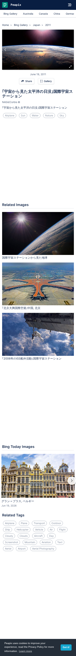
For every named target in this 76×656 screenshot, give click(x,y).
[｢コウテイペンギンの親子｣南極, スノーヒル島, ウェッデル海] (5, 49)
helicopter (22, 529)
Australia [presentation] (28, 13)
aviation (46, 542)
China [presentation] (57, 13)
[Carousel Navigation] (38, 483)
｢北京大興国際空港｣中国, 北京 (21, 308)
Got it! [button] (66, 647)
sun (23, 115)
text (59, 542)
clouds (24, 535)
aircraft (38, 535)
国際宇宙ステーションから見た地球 (24, 257)
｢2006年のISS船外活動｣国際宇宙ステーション (32, 358)
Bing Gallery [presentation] (10, 13)
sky (62, 115)
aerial (8, 548)
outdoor (56, 523)
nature (49, 115)
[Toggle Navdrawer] (70, 5)
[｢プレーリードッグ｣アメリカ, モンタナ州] (70, 49)
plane (24, 523)
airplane (9, 115)
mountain (30, 542)
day (51, 535)
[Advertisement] (38, 162)
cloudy (9, 535)
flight (62, 529)
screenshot (11, 542)
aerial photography (43, 548)
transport (39, 523)
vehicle (39, 529)
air (51, 529)
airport (22, 548)
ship (7, 529)
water (35, 115)
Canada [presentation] (43, 13)
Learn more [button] (25, 651)
